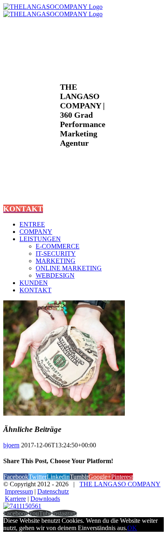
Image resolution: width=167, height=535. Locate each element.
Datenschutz (53, 491)
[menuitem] (91, 224)
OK (132, 527)
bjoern (11, 445)
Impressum (19, 491)
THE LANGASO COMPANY (120, 484)
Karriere (15, 498)
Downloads (45, 498)
